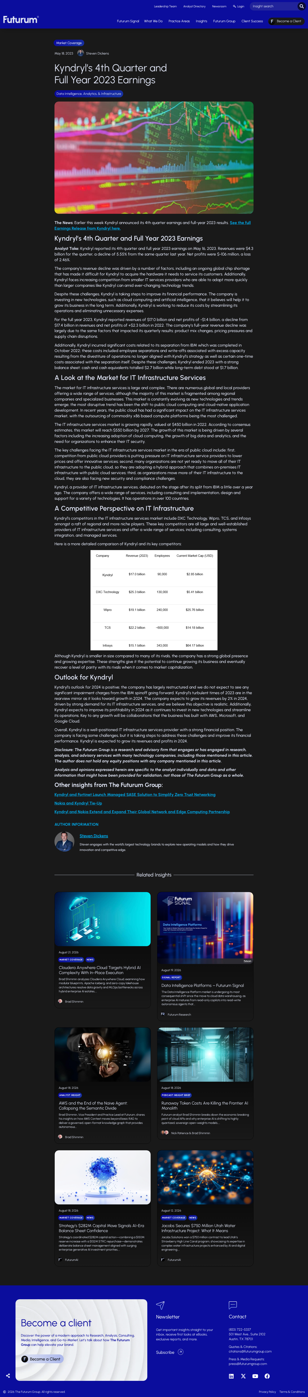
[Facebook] (267, 1376)
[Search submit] (302, 6)
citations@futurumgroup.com (250, 1351)
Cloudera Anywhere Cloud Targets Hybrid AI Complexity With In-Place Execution (100, 970)
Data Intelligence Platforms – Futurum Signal (203, 985)
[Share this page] (8, 1376)
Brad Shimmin (74, 1001)
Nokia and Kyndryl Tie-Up (78, 803)
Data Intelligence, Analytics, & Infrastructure (89, 94)
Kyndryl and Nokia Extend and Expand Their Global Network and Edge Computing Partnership (142, 811)
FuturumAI (71, 1260)
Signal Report (171, 977)
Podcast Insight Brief (176, 1095)
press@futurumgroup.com (248, 1364)
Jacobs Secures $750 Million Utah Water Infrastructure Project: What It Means (199, 1228)
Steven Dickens (97, 53)
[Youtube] (255, 1376)
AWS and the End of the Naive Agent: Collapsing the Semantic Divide (93, 1106)
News (90, 959)
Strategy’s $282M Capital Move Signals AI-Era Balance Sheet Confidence (101, 1228)
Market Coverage (69, 43)
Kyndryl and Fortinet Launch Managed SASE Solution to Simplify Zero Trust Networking (135, 794)
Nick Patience (180, 1133)
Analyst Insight (70, 1095)
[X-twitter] (243, 1376)
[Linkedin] (231, 1376)
